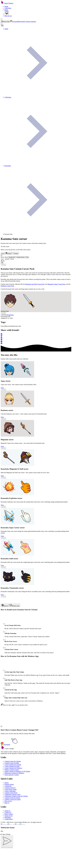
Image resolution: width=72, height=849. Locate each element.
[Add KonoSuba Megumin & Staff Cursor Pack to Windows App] (5, 478)
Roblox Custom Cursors (11, 769)
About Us (7, 811)
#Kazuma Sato (26, 727)
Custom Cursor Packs (10, 793)
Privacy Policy (8, 814)
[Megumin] (17, 436)
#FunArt (9, 727)
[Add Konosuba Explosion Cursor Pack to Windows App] (5, 507)
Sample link (12, 257)
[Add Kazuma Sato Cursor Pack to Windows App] (5, 265)
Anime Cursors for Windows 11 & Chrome (17, 771)
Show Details (6, 834)
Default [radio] (9, 253)
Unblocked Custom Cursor (12, 794)
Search (6, 782)
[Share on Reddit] (36, 343)
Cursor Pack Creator (10, 789)
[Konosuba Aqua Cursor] (17, 524)
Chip (27, 257)
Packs (6, 10)
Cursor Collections (10, 791)
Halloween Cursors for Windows (14, 773)
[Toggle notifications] (1, 24)
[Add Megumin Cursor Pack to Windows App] (5, 448)
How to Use (8, 16)
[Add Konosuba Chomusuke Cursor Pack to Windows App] (5, 597)
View (2, 387)
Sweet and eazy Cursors (11, 774)
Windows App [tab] (15, 606)
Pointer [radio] (16, 253)
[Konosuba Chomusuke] (17, 584)
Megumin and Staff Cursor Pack (34, 284)
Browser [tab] (6, 606)
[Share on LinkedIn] (36, 340)
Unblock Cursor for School (12, 799)
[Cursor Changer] (2, 3)
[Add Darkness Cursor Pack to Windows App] (5, 419)
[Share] (2, 263)
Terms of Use (8, 816)
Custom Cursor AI (9, 787)
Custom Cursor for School (12, 798)
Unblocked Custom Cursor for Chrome (16, 796)
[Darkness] (17, 406)
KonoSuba (10, 315)
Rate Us (6, 803)
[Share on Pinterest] (36, 338)
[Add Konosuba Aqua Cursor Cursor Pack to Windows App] (5, 538)
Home (6, 6)
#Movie (14, 727)
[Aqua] (17, 377)
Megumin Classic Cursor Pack (56, 284)
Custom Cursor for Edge (11, 763)
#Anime (19, 727)
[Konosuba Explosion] (17, 494)
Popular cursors (9, 784)
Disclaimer (7, 817)
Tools (6, 11)
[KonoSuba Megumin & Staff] (17, 465)
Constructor (7, 786)
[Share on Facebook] (36, 334)
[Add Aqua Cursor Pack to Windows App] (5, 390)
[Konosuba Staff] (17, 555)
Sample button (20, 257)
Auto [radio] (3, 253)
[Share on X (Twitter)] (36, 336)
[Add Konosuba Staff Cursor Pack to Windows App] (5, 567)
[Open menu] (1, 19)
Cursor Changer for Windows (13, 768)
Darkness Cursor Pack (7, 286)
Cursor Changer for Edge (12, 766)
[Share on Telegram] (36, 342)
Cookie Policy (8, 819)
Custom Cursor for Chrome (12, 761)
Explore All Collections (8, 719)
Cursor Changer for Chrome (12, 764)
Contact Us (7, 812)
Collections (7, 8)
